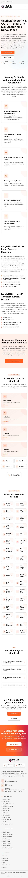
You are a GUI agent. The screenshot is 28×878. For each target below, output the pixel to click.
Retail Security (6, 810)
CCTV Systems (6, 812)
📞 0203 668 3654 (8, 52)
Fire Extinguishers (7, 819)
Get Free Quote (14, 744)
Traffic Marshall (6, 817)
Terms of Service (6, 865)
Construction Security (8, 806)
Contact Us (5, 858)
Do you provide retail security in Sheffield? (12, 685)
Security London (6, 832)
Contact (4, 867)
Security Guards (6, 799)
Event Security (6, 801)
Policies (7, 875)
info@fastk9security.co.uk (9, 1)
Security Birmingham (7, 836)
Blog (4, 862)
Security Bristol (6, 845)
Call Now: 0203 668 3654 (14, 361)
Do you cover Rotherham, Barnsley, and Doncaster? (12, 678)
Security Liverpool (7, 843)
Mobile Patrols (6, 808)
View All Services (7, 57)
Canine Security (6, 815)
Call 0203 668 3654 (15, 475)
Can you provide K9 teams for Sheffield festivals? (12, 670)
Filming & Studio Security (8, 803)
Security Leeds (6, 839)
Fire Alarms (5, 821)
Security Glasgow (7, 841)
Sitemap (20, 875)
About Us (5, 856)
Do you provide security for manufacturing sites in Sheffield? (12, 662)
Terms (14, 875)
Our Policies (5, 860)
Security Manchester (7, 834)
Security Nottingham (7, 848)
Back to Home (14, 718)
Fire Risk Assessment (7, 824)
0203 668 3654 (15, 749)
